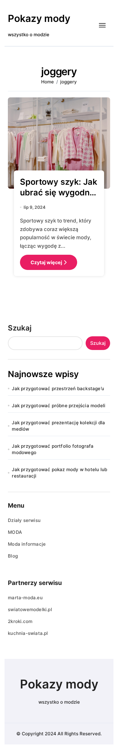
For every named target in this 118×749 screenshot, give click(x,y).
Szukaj (19, 328)
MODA (15, 532)
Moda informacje (27, 544)
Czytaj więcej (46, 262)
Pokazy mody (39, 18)
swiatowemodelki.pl (30, 609)
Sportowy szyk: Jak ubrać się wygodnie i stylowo (58, 192)
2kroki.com (20, 621)
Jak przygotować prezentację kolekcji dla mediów (58, 426)
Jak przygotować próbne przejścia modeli (58, 405)
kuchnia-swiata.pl (28, 633)
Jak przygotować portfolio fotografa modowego (52, 449)
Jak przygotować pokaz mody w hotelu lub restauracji (59, 473)
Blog (13, 556)
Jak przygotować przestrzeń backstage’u (58, 388)
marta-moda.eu (25, 597)
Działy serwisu (24, 520)
